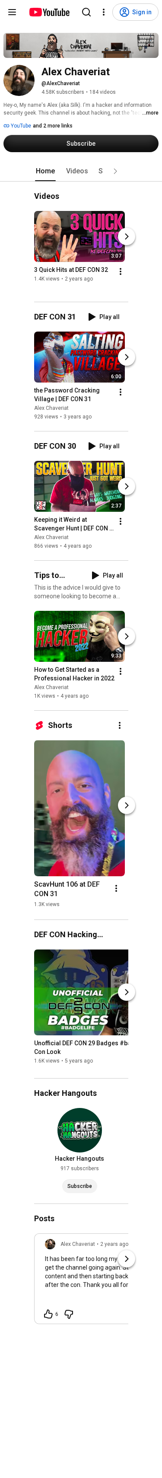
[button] (115, 171)
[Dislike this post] (69, 1314)
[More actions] (120, 271)
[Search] (86, 12)
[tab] (45, 171)
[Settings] (103, 12)
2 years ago (114, 1244)
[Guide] (12, 12)
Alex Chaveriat (51, 408)
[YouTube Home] (49, 12)
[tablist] (81, 171)
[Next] (126, 236)
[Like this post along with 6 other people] (48, 1314)
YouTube (20, 126)
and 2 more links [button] (53, 126)
